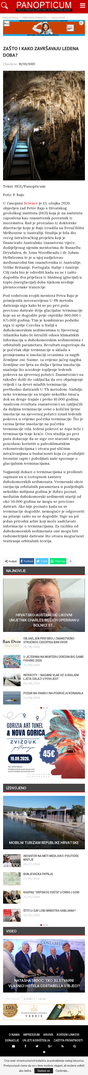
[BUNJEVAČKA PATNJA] (12, 878)
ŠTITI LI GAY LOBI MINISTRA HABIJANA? (49, 910)
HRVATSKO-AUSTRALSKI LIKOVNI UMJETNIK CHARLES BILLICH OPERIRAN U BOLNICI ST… (44, 620)
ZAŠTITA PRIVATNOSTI (68, 1040)
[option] (44, 641)
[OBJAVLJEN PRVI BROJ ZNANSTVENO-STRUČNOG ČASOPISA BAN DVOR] (12, 643)
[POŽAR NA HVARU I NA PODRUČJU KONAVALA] (12, 698)
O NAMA (14, 1034)
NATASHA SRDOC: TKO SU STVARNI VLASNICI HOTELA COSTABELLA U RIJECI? (44, 983)
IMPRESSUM (31, 1034)
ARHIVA (48, 1034)
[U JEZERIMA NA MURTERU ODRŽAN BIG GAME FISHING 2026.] (12, 661)
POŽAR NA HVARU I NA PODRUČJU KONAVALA (53, 693)
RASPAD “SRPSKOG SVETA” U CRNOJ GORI (51, 892)
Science (31, 203)
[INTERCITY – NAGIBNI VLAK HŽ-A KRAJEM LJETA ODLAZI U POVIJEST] (12, 679)
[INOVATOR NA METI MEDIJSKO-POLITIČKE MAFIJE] (12, 860)
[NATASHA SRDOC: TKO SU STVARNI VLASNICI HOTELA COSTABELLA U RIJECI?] (44, 966)
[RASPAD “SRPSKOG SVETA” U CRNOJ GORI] (12, 897)
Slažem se (43, 1070)
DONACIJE (12, 1040)
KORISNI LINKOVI (68, 1034)
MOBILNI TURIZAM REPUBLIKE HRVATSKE (44, 842)
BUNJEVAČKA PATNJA (38, 874)
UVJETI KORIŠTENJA (36, 1040)
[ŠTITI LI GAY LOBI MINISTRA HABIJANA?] (12, 915)
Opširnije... (62, 1070)
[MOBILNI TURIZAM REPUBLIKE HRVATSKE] (44, 822)
